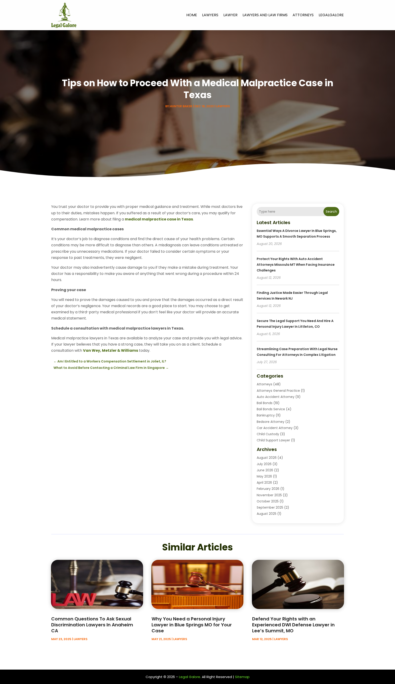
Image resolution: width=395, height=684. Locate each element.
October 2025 (268, 501)
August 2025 (266, 513)
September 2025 (270, 507)
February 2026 (268, 488)
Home (191, 15)
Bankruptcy (266, 415)
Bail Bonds (264, 403)
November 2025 (269, 495)
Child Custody (268, 434)
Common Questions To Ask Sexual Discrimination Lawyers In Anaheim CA (92, 625)
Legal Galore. (190, 676)
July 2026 (264, 464)
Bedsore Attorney (270, 421)
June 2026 (265, 470)
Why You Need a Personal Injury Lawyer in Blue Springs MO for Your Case (192, 625)
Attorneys (303, 15)
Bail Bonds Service (271, 409)
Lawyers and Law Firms (265, 15)
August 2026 (267, 457)
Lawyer (230, 15)
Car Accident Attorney (275, 428)
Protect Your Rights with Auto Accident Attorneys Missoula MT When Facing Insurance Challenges (296, 265)
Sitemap (242, 676)
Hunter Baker (181, 106)
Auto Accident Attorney (275, 396)
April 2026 (264, 482)
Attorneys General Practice (278, 390)
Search (331, 211)
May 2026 (264, 476)
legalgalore (331, 15)
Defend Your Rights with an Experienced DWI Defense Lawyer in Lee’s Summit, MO (293, 625)
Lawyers (210, 15)
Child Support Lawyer (273, 440)
